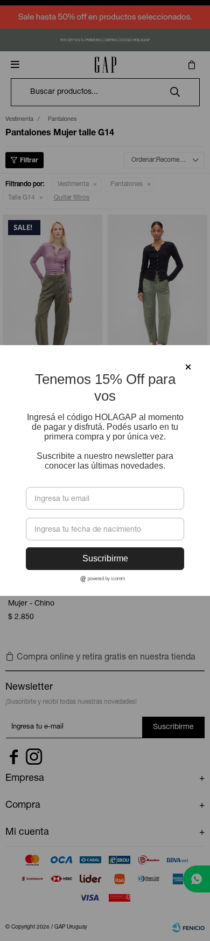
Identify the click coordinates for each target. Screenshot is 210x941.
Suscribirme (105, 558)
